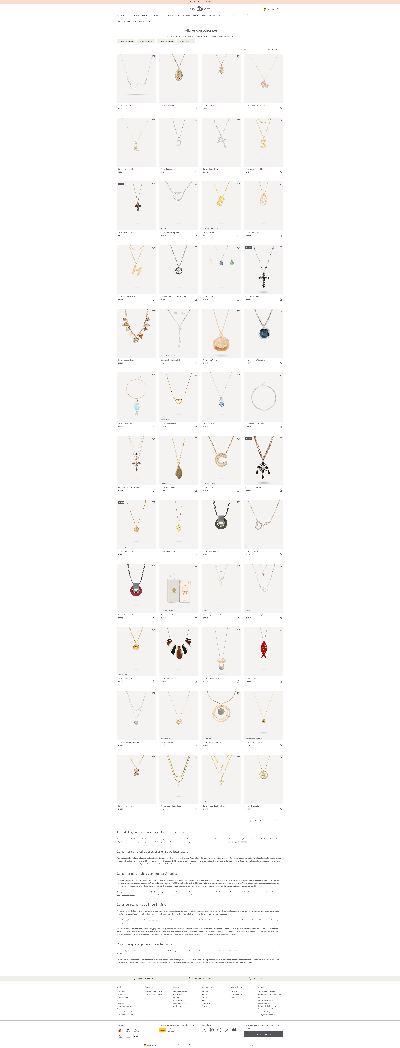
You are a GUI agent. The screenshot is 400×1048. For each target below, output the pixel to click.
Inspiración (214, 15)
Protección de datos (265, 1000)
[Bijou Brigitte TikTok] (204, 1030)
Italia (203, 1000)
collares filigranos (128, 895)
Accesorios (159, 15)
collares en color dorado (199, 839)
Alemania (205, 991)
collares (140, 892)
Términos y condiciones (266, 991)
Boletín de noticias (123, 1009)
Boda (195, 15)
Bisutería (134, 15)
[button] (272, 9)
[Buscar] (282, 14)
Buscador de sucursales (153, 994)
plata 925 (214, 839)
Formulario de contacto (153, 991)
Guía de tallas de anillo (125, 1012)
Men (204, 15)
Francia (204, 997)
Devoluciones (121, 1000)
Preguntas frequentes (124, 1006)
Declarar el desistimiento (267, 1009)
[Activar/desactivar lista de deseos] (153, 56)
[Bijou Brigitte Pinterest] (226, 1030)
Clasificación (271, 49)
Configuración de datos (266, 1015)
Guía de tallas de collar (125, 1015)
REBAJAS (186, 15)
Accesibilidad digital (265, 1012)
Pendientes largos (179, 1003)
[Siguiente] (281, 821)
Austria (204, 994)
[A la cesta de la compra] (153, 108)
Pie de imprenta (264, 1003)
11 (276, 821)
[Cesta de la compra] (282, 9)
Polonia (204, 1006)
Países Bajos (206, 1003)
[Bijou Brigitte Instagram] (211, 1030)
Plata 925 (146, 15)
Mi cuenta (120, 1003)
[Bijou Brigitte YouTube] (234, 1030)
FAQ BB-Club (121, 994)
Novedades (122, 15)
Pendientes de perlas (180, 991)
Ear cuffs (176, 997)
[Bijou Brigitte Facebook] (219, 1030)
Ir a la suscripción (264, 1034)
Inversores (234, 991)
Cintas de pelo (178, 1000)
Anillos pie (177, 1006)
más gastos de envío (198, 1045)
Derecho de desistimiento (267, 1006)
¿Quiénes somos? (236, 994)
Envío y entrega (122, 997)
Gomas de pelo (178, 994)
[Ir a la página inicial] (200, 8)
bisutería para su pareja (166, 886)
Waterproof (173, 15)
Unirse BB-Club (122, 991)
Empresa (233, 997)
